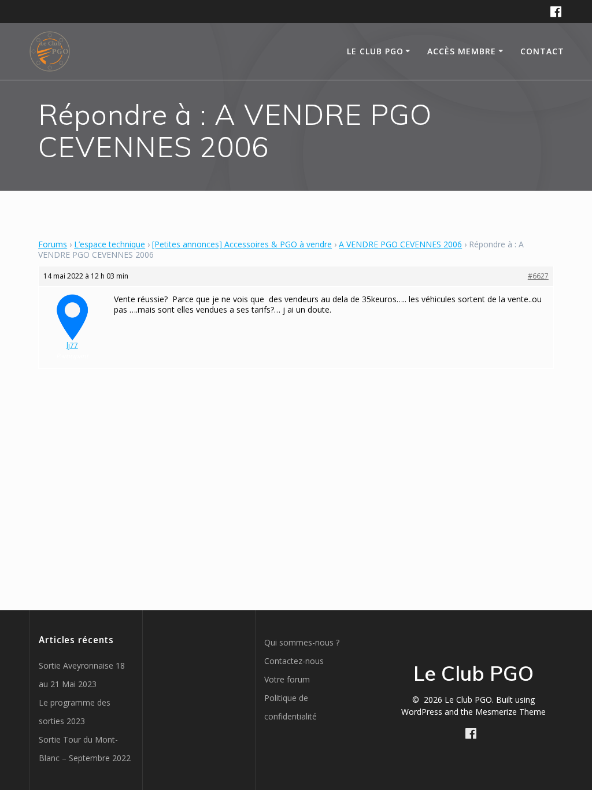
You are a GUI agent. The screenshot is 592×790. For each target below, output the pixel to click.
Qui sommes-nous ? (301, 642)
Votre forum (287, 679)
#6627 (538, 276)
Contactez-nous (294, 660)
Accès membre (461, 51)
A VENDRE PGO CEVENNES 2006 (400, 244)
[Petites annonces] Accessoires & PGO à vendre (242, 244)
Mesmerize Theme (510, 711)
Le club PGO (375, 51)
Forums (52, 244)
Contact (542, 51)
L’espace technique (109, 244)
